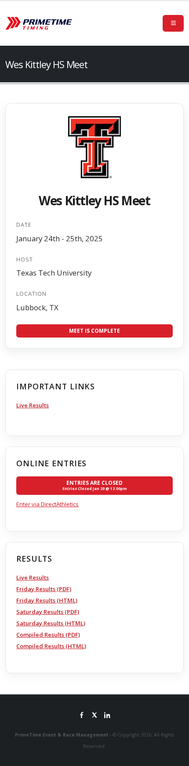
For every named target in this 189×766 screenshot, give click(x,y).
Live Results (32, 405)
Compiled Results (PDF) (48, 635)
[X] (94, 716)
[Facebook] (82, 716)
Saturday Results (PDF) (47, 612)
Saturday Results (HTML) (50, 623)
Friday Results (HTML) (46, 600)
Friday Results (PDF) (43, 589)
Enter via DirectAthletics (47, 504)
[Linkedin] (107, 716)
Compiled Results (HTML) (51, 646)
